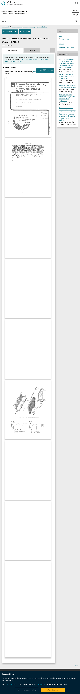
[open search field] (77, 3)
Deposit (75, 10)
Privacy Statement (10, 684)
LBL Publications (42, 27)
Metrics (61, 44)
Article (61, 36)
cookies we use (40, 684)
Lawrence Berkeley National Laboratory (14, 14)
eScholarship (5, 27)
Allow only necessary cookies (26, 690)
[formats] (16, 31)
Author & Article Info (66, 47)
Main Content (10, 67)
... (52, 50)
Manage (75, 15)
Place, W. (10, 45)
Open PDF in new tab (46, 70)
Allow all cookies (53, 690)
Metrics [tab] (32, 50)
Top (76, 665)
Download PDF (8, 32)
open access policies (27, 59)
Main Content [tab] (12, 50)
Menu (4, 21)
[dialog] (40, 682)
